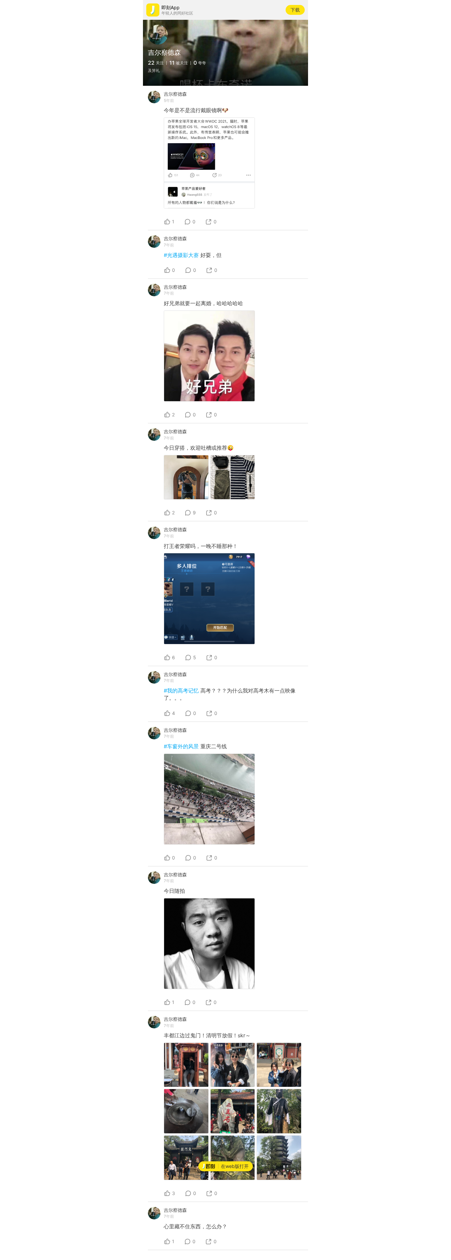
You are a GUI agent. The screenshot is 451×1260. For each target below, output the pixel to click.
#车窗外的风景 (182, 746)
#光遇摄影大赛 (182, 255)
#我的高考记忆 (182, 690)
